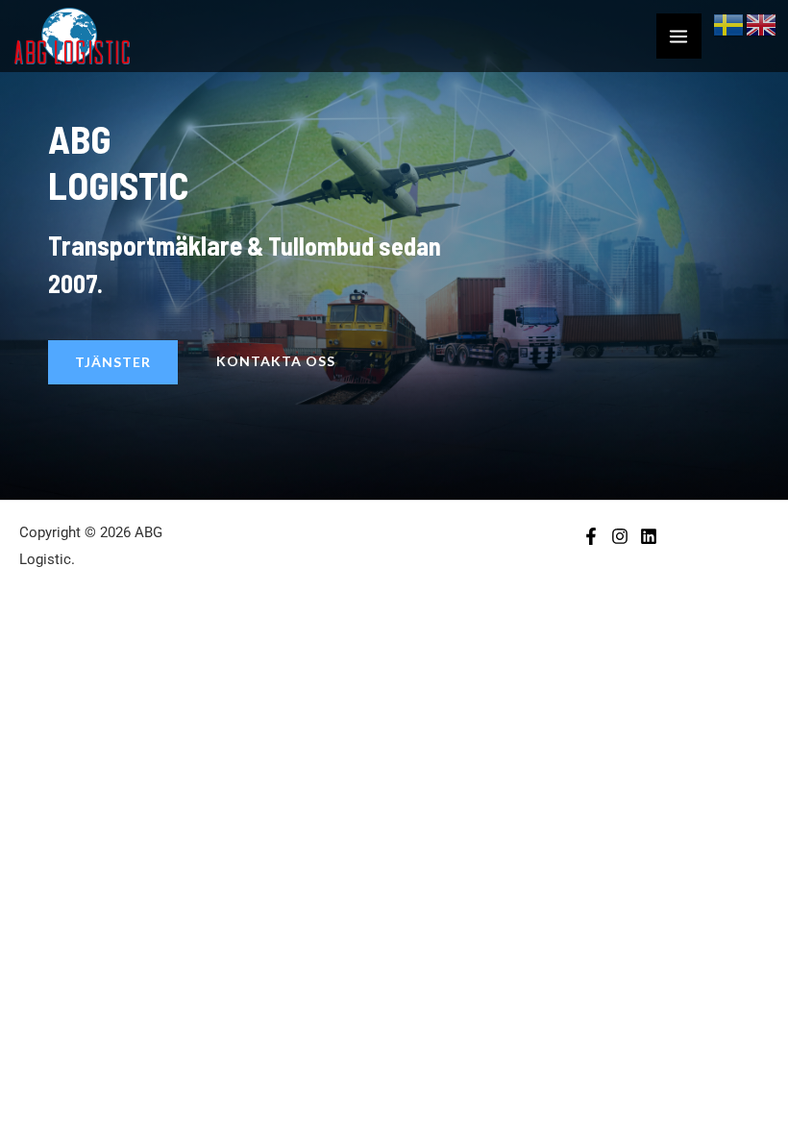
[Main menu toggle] (679, 36)
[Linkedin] (648, 536)
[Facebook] (591, 536)
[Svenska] (729, 23)
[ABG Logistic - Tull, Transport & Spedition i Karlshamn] (72, 36)
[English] (762, 23)
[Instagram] (619, 536)
